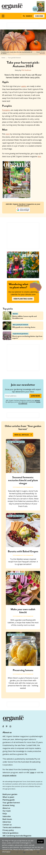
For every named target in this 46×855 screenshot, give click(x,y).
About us (6, 808)
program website (9, 775)
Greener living (8, 805)
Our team (7, 811)
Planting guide (9, 800)
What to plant (8, 797)
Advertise (7, 822)
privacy (37, 400)
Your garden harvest (14, 57)
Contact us (7, 825)
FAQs (5, 814)
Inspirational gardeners (20, 333)
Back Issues (7, 819)
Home (3, 57)
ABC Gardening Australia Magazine (17, 836)
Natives (15, 313)
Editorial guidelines (10, 833)
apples (23, 86)
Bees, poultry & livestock (20, 324)
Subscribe (39, 16)
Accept (40, 841)
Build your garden (10, 794)
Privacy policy (8, 830)
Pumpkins (6, 110)
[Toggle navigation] (2, 16)
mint (8, 134)
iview (32, 772)
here (39, 156)
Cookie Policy (28, 850)
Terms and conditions (12, 828)
